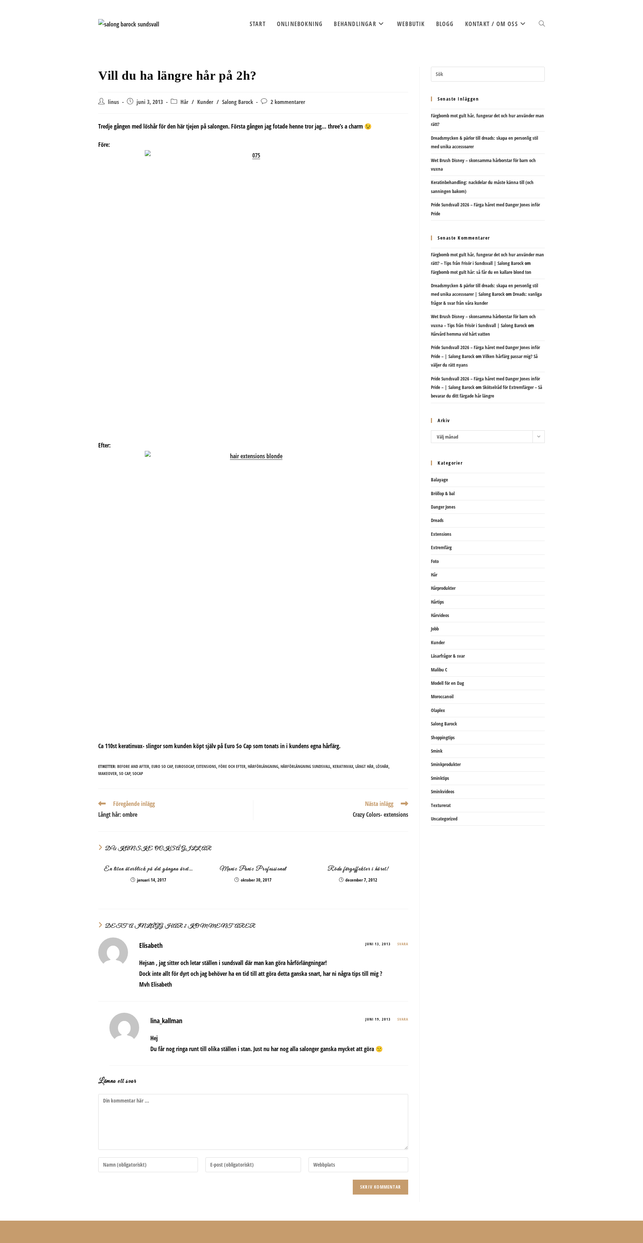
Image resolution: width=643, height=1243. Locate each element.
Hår (184, 101)
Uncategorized (444, 818)
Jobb (435, 628)
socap (137, 773)
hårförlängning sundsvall (305, 766)
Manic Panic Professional (253, 869)
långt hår (364, 766)
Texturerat (441, 805)
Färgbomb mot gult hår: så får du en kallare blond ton (481, 272)
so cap (124, 773)
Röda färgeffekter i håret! (358, 869)
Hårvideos (440, 615)
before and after (133, 766)
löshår (382, 766)
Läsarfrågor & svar (448, 655)
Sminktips (440, 778)
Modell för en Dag (447, 683)
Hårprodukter (443, 588)
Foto (435, 561)
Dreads (437, 520)
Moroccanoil (442, 696)
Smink (436, 750)
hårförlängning (263, 766)
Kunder (205, 101)
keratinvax (343, 766)
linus (113, 101)
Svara (402, 943)
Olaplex (438, 710)
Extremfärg (441, 547)
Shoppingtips (443, 737)
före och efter (232, 766)
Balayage (439, 479)
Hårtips (437, 601)
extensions (206, 766)
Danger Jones (443, 506)
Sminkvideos (442, 791)
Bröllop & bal (443, 493)
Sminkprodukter (446, 764)
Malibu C (439, 669)
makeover (107, 773)
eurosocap (184, 766)
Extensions (441, 534)
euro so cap (162, 766)
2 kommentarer (288, 101)
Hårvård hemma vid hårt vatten (460, 333)
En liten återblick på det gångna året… (148, 869)
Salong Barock (237, 101)
